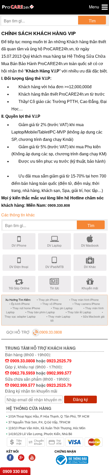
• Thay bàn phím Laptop (40, 312)
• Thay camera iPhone (86, 304)
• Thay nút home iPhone (25, 308)
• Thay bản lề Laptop (78, 312)
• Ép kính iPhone (19, 304)
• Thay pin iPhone (47, 300)
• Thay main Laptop (58, 316)
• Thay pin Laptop (61, 308)
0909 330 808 (15, 471)
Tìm (92, 21)
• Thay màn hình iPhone (84, 300)
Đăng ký (80, 399)
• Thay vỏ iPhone (51, 304)
